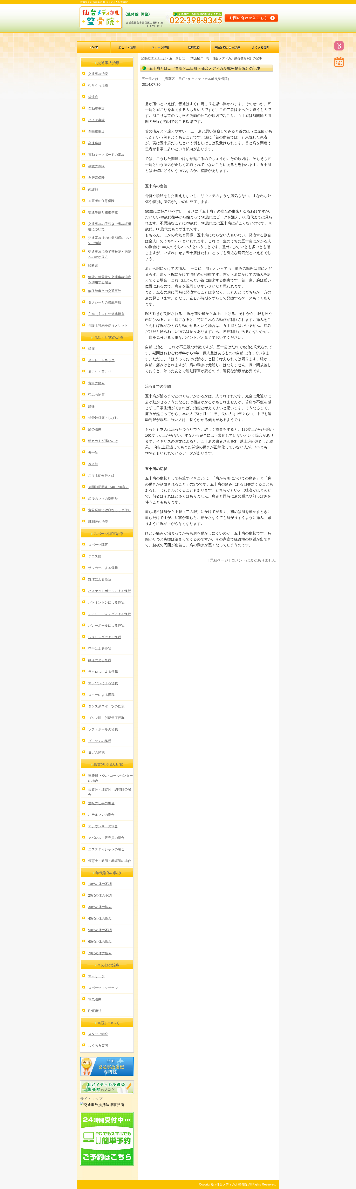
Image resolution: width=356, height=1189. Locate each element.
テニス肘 (94, 556)
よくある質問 (260, 47)
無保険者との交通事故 (104, 291)
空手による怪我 (99, 648)
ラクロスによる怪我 (103, 671)
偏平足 (93, 452)
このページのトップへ (265, 573)
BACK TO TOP (268, 1177)
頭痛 (91, 348)
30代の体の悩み (100, 907)
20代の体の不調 (100, 895)
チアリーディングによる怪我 (109, 614)
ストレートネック (101, 360)
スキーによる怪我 (101, 695)
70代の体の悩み (100, 953)
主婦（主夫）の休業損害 (106, 314)
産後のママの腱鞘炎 (103, 498)
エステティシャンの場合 (106, 849)
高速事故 (94, 143)
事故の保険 (96, 166)
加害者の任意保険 (101, 201)
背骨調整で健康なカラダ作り (109, 510)
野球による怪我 (99, 579)
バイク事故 (96, 120)
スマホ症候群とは (101, 475)
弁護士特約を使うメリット (108, 325)
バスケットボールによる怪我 (109, 591)
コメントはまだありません (253, 560)
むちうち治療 (98, 85)
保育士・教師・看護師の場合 (109, 861)
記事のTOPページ (153, 58)
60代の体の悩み (100, 941)
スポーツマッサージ (103, 988)
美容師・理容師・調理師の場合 (109, 792)
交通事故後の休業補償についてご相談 (109, 240)
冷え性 (93, 464)
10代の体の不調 (100, 884)
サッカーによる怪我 (103, 568)
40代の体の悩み (100, 918)
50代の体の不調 (100, 930)
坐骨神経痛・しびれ (103, 418)
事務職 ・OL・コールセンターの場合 (110, 778)
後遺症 (93, 97)
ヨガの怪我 (96, 752)
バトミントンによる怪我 (106, 602)
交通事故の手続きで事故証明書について (109, 226)
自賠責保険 (96, 177)
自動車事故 (96, 108)
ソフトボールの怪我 (103, 729)
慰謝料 (93, 189)
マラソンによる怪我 (103, 683)
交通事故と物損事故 (103, 212)
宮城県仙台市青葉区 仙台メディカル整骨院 (104, 2)
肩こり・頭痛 (127, 47)
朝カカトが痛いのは (103, 441)
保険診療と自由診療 (227, 47)
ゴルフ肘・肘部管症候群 (106, 718)
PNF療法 (95, 1011)
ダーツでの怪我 (99, 741)
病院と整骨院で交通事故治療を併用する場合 (109, 279)
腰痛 (91, 406)
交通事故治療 (98, 74)
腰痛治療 (194, 47)
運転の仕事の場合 (101, 803)
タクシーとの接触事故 (104, 302)
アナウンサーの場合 (103, 826)
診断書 (93, 265)
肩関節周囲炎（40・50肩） (108, 487)
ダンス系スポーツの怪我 (106, 706)
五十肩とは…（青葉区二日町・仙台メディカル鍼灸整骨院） (186, 79)
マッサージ (96, 976)
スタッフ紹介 (98, 1034)
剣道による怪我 (99, 660)
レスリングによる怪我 (104, 637)
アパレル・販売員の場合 (106, 838)
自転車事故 (96, 131)
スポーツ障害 (160, 47)
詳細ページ (219, 560)
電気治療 (94, 999)
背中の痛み (96, 383)
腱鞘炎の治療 (98, 521)
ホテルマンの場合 (101, 814)
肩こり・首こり (99, 371)
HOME (93, 47)
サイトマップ (91, 1099)
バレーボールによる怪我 (106, 625)
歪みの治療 (96, 394)
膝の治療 (94, 429)
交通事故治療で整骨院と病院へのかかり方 (109, 254)
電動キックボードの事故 (106, 154)
